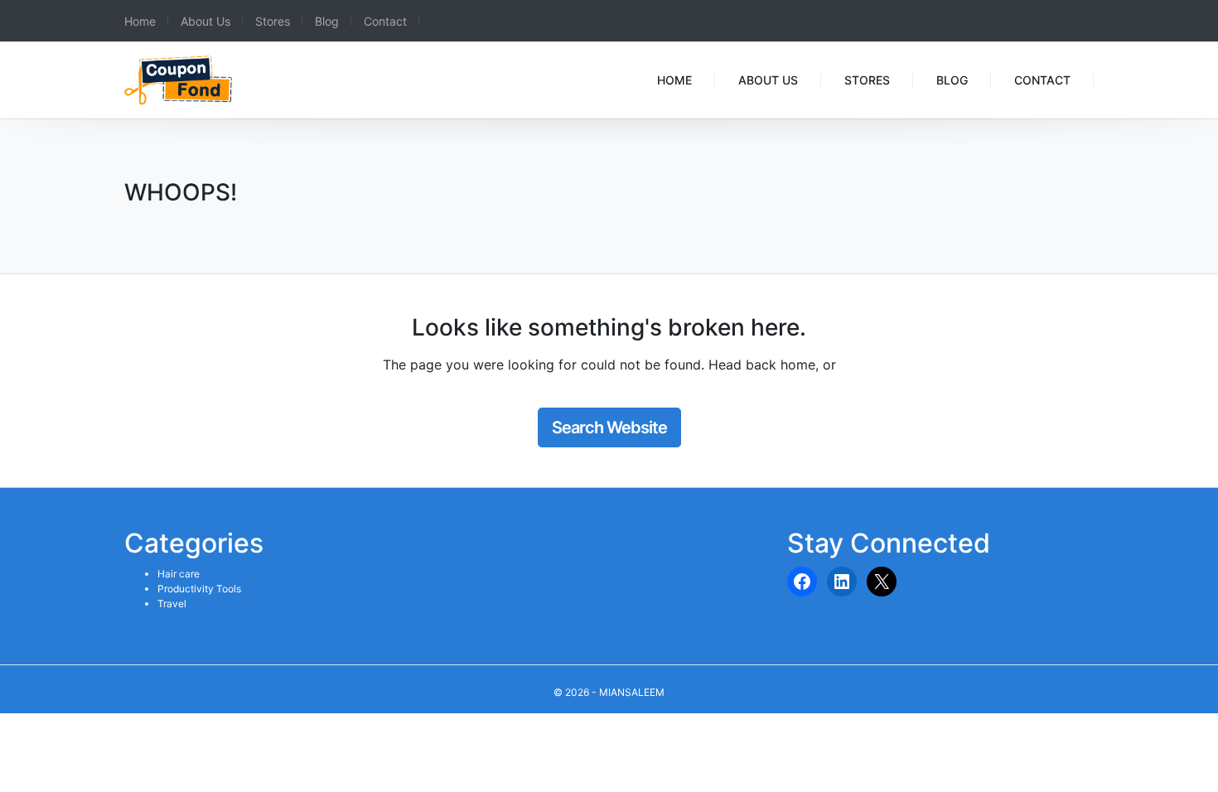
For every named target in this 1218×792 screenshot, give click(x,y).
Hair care (178, 573)
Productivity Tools (199, 588)
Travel (171, 603)
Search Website (609, 427)
